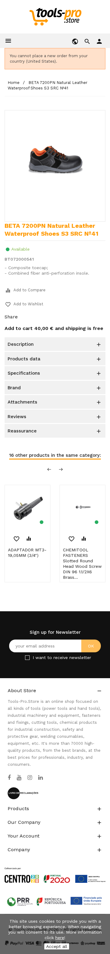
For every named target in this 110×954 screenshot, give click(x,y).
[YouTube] (19, 777)
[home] (55, 16)
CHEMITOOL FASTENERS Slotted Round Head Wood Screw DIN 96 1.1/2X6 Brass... (82, 563)
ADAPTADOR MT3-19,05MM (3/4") (27, 552)
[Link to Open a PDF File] (55, 869)
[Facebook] (9, 777)
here (59, 937)
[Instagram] (30, 777)
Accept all (56, 946)
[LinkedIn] (40, 777)
